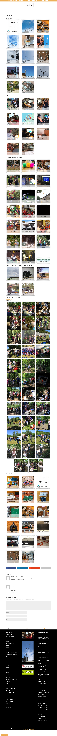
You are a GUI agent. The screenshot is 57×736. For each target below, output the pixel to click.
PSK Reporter (8, 674)
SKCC (7, 683)
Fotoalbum (26, 8)
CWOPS (7, 638)
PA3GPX (40, 703)
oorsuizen (40, 701)
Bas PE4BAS (40, 655)
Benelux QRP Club (9, 632)
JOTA (22, 8)
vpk (44, 722)
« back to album (9, 299)
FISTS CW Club (8, 641)
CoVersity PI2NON (9, 634)
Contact (12, 8)
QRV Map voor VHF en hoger (11, 679)
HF (45, 690)
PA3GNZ (7, 658)
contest (45, 683)
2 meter (40, 681)
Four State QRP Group (10, 643)
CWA (50, 8)
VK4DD (40, 722)
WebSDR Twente (9, 703)
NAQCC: (47, 728)
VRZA (7, 695)
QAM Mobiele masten (10, 675)
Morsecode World (9, 650)
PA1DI (45, 701)
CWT (44, 686)
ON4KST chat (8, 656)
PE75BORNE (45, 8)
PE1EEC (7, 663)
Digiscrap (7, 639)
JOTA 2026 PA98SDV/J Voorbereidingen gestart (43, 662)
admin (12, 585)
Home (7, 8)
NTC (39, 698)
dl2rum (40, 688)
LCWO (40, 696)
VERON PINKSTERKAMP (10, 688)
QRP (43, 712)
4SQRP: (41, 728)
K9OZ (43, 694)
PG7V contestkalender (10, 669)
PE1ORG (7, 665)
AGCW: (18, 728)
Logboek (33, 8)
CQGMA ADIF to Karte (10, 636)
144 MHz (40, 683)
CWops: (8, 728)
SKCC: (35, 728)
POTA (39, 712)
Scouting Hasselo (41, 716)
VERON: (26, 729)
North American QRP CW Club (11, 654)
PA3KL (44, 703)
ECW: (30, 728)
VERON (7, 686)
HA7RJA (7, 645)
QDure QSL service (9, 677)
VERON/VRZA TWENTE (10, 692)
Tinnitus (40, 718)
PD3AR (7, 661)
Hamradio (40, 690)
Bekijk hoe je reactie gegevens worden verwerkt (35, 628)
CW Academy (45, 685)
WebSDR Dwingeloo (9, 699)
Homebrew (40, 692)
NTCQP (44, 698)
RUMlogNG (8, 681)
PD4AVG (45, 705)
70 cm (44, 681)
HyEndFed (46, 692)
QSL (47, 712)
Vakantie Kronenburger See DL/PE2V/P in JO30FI (43, 634)
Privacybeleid (8, 708)
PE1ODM (45, 707)
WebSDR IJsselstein (9, 701)
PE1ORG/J (45, 709)
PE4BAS (7, 667)
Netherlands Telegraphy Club (11, 652)
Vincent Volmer (41, 632)
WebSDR (7, 697)
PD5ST (40, 707)
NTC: (14, 728)
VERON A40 (40, 720)
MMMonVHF (8, 649)
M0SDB (44, 696)
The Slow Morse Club (10, 685)
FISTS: (24, 728)
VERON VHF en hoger (10, 690)
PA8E (7, 659)
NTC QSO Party (41, 699)
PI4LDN (45, 711)
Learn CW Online (9, 647)
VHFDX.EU (8, 694)
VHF (45, 720)
